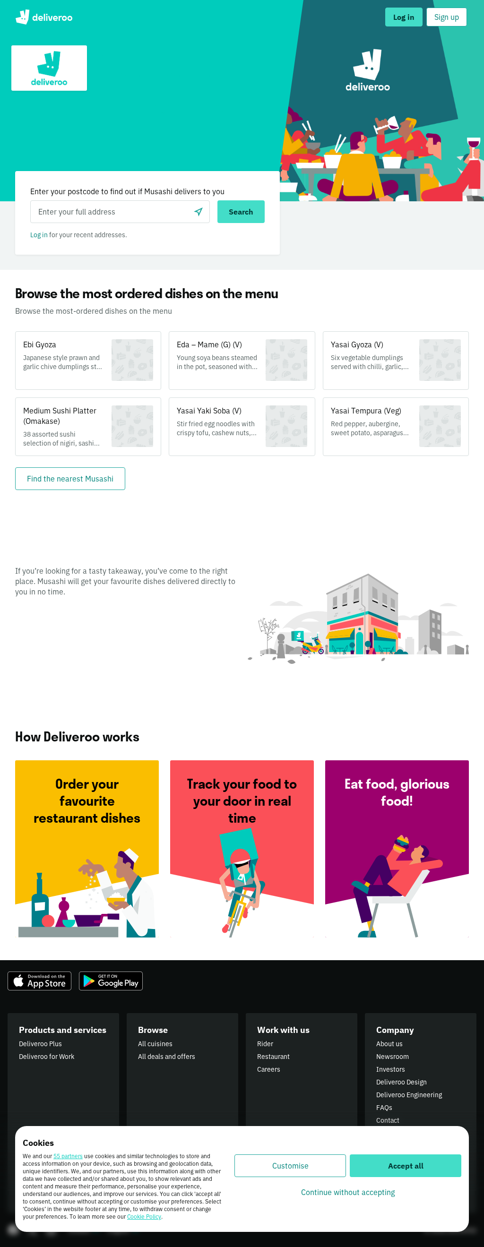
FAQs (384, 1107)
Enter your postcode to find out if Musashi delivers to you (127, 191)
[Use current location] (198, 211)
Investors (390, 1069)
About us (389, 1044)
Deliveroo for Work (46, 1056)
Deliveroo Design (401, 1082)
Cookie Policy (144, 1216)
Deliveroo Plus (40, 1044)
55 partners (68, 1156)
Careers (268, 1069)
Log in (39, 235)
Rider (265, 1044)
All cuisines (155, 1044)
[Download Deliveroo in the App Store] (39, 981)
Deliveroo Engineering (409, 1095)
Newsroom (392, 1056)
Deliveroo (43, 17)
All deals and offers (166, 1056)
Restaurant (273, 1056)
